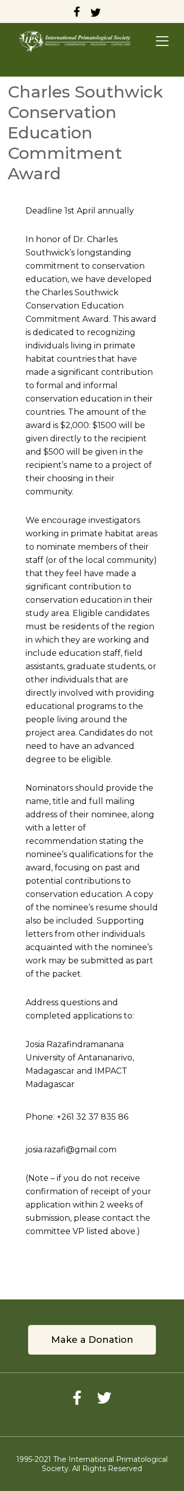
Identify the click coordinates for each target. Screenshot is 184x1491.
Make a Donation (92, 1339)
